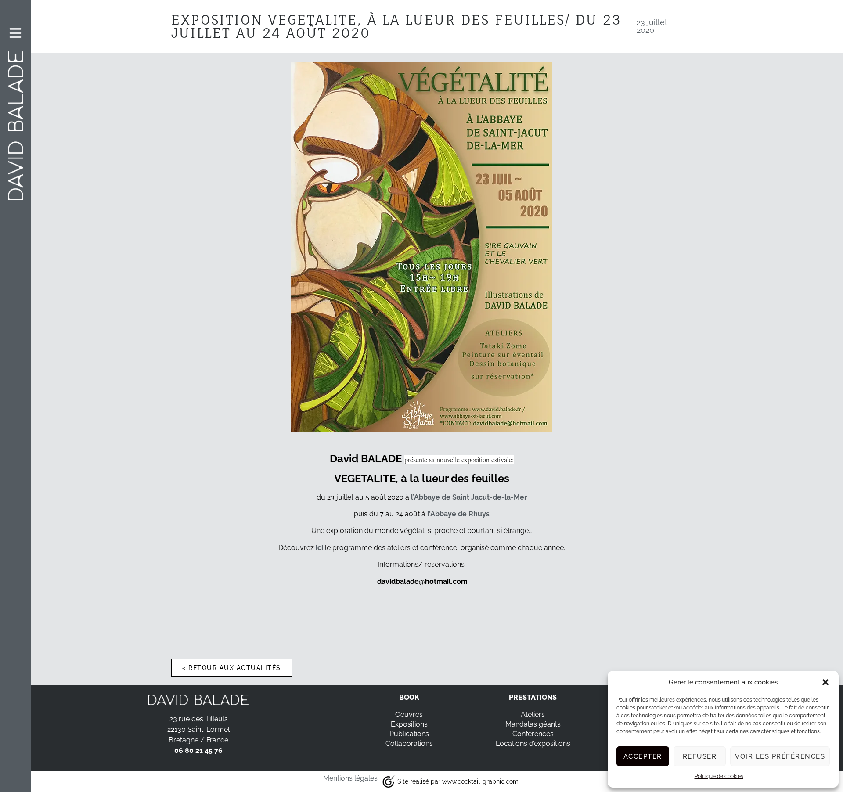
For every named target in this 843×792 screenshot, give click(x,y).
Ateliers (533, 714)
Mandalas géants (533, 724)
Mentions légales (350, 778)
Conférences (533, 734)
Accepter (642, 756)
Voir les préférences (780, 756)
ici (319, 548)
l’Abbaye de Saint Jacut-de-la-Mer (469, 497)
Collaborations (409, 743)
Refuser (700, 756)
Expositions (409, 724)
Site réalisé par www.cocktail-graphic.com (458, 781)
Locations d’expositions (533, 743)
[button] (825, 682)
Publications (409, 734)
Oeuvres (409, 714)
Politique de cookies (719, 776)
